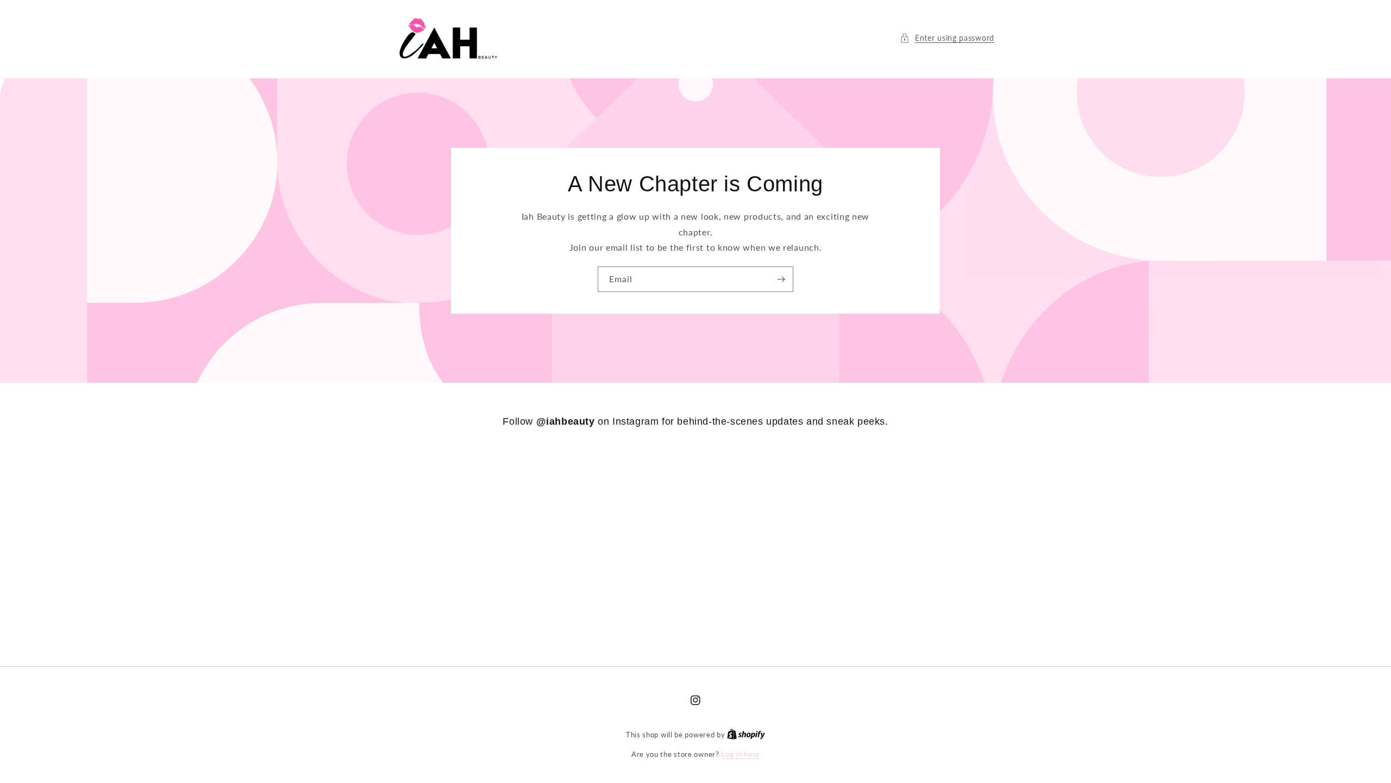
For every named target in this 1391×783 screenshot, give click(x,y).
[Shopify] (746, 734)
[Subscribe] (781, 279)
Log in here (740, 754)
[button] (947, 38)
